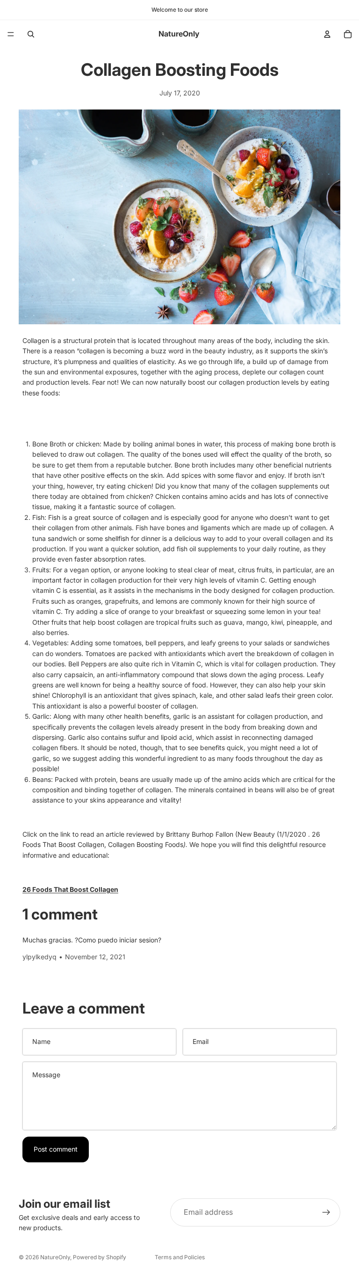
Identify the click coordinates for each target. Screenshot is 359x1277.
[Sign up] (326, 1212)
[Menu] (11, 34)
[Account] (327, 34)
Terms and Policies (180, 1257)
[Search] (31, 34)
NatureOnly (55, 1257)
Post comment (56, 1149)
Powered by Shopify (99, 1257)
